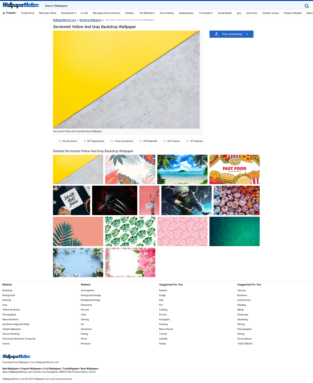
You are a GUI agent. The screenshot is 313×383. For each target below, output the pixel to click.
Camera (241, 290)
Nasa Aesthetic (10, 319)
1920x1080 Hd (244, 343)
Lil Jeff (84, 13)
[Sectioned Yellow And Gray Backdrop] (78, 169)
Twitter (163, 334)
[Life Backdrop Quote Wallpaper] (71, 200)
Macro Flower (166, 329)
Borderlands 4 (68, 13)
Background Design (91, 295)
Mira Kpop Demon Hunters (106, 13)
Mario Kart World (47, 13)
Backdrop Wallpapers (91, 20)
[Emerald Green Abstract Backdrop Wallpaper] (234, 231)
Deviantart (86, 329)
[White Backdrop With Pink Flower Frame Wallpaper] (130, 262)
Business (242, 295)
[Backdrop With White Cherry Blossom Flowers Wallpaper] (78, 262)
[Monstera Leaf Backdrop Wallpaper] (130, 231)
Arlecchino (251, 13)
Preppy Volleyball (292, 13)
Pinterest (86, 343)
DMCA (63, 372)
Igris (239, 13)
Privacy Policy (80, 372)
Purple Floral (27, 13)
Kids (161, 300)
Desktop (6, 300)
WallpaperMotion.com (64, 20)
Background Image (90, 300)
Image (162, 295)
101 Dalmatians (198, 141)
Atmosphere (87, 290)
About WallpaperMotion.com (17, 372)
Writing (241, 324)
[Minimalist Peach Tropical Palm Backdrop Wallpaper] (78, 231)
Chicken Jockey (270, 13)
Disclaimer (52, 372)
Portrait (85, 309)
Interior (6, 343)
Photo (84, 338)
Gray (4, 305)
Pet (161, 305)
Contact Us (39, 372)
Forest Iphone (244, 338)
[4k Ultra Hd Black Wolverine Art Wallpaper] (114, 200)
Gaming (85, 319)
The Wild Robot (147, 13)
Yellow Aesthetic (11, 309)
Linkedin (163, 338)
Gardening (242, 319)
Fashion (163, 290)
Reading (241, 305)
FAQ (69, 372)
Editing (241, 334)
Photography (9, 314)
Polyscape (242, 314)
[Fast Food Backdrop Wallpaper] (234, 169)
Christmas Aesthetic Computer (19, 338)
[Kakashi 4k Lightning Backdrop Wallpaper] (186, 200)
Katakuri (129, 13)
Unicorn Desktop (11, 334)
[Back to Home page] (20, 5)
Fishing (84, 334)
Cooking (163, 309)
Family (162, 343)
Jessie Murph (225, 13)
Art (82, 324)
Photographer (244, 329)
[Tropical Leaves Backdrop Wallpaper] (130, 169)
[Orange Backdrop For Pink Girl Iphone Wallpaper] (149, 200)
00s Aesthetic (69, 141)
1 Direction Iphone (123, 141)
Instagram (164, 319)
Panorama (86, 305)
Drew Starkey (167, 13)
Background (8, 295)
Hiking (240, 309)
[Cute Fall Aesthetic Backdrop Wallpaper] (237, 200)
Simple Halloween (11, 329)
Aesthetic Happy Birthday (15, 324)
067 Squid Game (95, 141)
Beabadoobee (186, 13)
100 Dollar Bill (150, 141)
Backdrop (7, 290)
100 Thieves (173, 141)
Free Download (232, 34)
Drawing (163, 324)
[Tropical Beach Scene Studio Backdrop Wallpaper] (182, 169)
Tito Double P (206, 13)
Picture (163, 314)
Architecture (244, 300)
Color (83, 314)
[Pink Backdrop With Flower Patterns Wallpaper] (182, 231)
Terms (92, 372)
